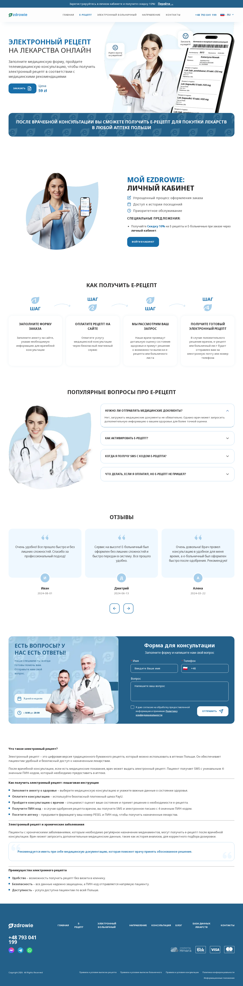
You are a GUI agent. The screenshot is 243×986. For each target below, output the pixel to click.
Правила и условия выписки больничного (141, 972)
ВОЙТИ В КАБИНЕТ (143, 241)
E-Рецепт (85, 14)
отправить (209, 711)
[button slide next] (128, 608)
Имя (135, 661)
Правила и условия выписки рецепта (98, 972)
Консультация (161, 925)
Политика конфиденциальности (218, 972)
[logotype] (36, 15)
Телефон (188, 661)
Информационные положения (219, 978)
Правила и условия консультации (182, 972)
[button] (184, 668)
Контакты (173, 14)
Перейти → (165, 4)
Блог (178, 925)
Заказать (19, 88)
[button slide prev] (115, 608)
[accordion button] (227, 410)
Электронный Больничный (117, 14)
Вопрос (136, 679)
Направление (151, 14)
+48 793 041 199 (205, 15)
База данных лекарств (201, 925)
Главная (68, 14)
